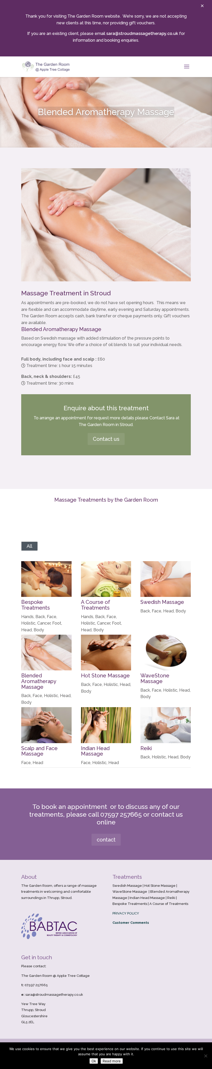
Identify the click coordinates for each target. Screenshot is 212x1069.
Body (39, 629)
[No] (205, 1055)
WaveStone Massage (154, 678)
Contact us (106, 439)
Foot (56, 623)
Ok (94, 1061)
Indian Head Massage (95, 751)
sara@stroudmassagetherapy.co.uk (142, 33)
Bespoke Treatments (35, 605)
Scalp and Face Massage (39, 751)
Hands (27, 616)
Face (51, 616)
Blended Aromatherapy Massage (38, 681)
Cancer (43, 623)
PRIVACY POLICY (125, 913)
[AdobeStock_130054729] (106, 281)
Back (40, 616)
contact (106, 840)
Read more (112, 1061)
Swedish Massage (162, 602)
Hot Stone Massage (105, 675)
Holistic (28, 623)
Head (26, 629)
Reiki (146, 748)
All (29, 546)
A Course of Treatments (95, 605)
